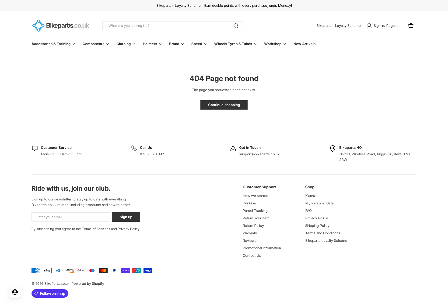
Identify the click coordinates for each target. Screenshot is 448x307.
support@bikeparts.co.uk (259, 154)
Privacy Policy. (129, 229)
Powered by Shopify (87, 283)
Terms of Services (96, 229)
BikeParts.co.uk (57, 283)
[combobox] (172, 25)
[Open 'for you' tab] (15, 292)
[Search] (236, 26)
